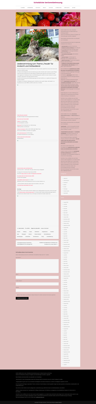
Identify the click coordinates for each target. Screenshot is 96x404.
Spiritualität (67, 7)
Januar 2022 (66, 318)
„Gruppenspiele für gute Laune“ (69, 81)
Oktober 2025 (66, 223)
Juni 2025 (65, 231)
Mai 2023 (65, 284)
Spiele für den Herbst (66, 60)
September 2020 (67, 352)
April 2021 (65, 337)
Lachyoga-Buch (65, 46)
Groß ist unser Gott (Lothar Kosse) (24, 136)
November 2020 (67, 347)
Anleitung (24, 231)
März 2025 (65, 238)
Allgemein (23, 7)
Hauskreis (52, 231)
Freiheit (18, 121)
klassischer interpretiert (36, 173)
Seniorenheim (28, 236)
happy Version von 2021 (25, 173)
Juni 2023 (65, 282)
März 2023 (65, 288)
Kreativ (44, 7)
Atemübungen (30, 7)
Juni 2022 (65, 307)
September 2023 (67, 276)
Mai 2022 (65, 309)
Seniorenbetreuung (47, 234)
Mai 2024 (65, 259)
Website (17, 287)
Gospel (30, 231)
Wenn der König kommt (21, 133)
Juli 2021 (65, 330)
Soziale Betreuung (50, 236)
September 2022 (67, 301)
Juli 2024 (65, 255)
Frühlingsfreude (64, 50)
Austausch (38, 7)
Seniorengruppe (19, 236)
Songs (43, 236)
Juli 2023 (65, 280)
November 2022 (67, 297)
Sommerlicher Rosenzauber (67, 54)
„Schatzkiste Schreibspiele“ (66, 82)
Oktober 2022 (66, 299)
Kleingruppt (24, 234)
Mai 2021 (65, 335)
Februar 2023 (66, 290)
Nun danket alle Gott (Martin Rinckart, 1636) (25, 175)
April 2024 (65, 261)
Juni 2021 (65, 333)
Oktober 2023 (66, 273)
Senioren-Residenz (38, 234)
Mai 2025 (65, 233)
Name (17, 274)
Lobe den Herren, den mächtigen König (24, 168)
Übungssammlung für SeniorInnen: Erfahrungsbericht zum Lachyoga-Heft (24, 243)
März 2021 (65, 339)
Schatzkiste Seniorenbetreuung (48, 2)
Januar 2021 (66, 343)
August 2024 (66, 252)
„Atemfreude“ (69, 75)
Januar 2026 (66, 217)
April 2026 (65, 210)
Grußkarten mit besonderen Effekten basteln (70, 63)
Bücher (73, 7)
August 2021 (66, 328)
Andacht (18, 231)
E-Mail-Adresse (19, 280)
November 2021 (66, 322)
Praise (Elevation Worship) (22, 115)
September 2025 (67, 225)
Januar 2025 (66, 242)
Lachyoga (51, 7)
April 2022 (65, 311)
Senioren (30, 234)
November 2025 (67, 221)
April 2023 (65, 286)
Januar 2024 (66, 267)
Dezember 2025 (67, 219)
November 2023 (67, 271)
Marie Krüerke (21, 228)
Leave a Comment (44, 228)
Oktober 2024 (66, 248)
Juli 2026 (65, 204)
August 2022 (66, 303)
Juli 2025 (65, 229)
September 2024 (67, 250)
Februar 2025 (66, 240)
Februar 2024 (66, 265)
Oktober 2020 (66, 349)
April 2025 (65, 236)
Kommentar (18, 257)
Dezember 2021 (66, 320)
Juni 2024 (65, 257)
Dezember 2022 (67, 295)
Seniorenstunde (35, 236)
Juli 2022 (65, 305)
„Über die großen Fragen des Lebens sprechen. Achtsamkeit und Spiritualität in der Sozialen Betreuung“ (70, 87)
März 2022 (65, 314)
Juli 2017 (65, 364)
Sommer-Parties (65, 57)
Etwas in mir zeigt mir (21, 129)
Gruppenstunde (44, 231)
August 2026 (66, 202)
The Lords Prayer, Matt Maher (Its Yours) (25, 185)
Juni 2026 (65, 206)
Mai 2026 (65, 208)
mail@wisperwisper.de (40, 397)
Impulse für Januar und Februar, (67, 47)
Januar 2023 (66, 292)
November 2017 (66, 362)
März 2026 (65, 212)
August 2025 (66, 227)
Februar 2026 (66, 214)
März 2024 (66, 263)
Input (18, 234)
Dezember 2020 (67, 345)
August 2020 (66, 354)
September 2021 (67, 326)
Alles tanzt (19, 125)
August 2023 (66, 278)
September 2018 (67, 360)
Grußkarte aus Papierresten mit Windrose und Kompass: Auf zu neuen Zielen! (48, 243)
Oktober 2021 (66, 324)
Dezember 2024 (67, 244)
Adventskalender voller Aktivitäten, (68, 64)
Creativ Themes (58, 402)
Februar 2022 (66, 316)
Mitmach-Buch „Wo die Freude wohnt (26, 192)
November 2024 (67, 246)
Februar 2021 (66, 341)
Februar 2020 (66, 356)
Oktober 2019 (66, 358)
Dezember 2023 (67, 269)
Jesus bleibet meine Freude (22, 179)
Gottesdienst (37, 231)
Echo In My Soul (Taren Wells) (23, 119)
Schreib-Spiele (59, 7)
